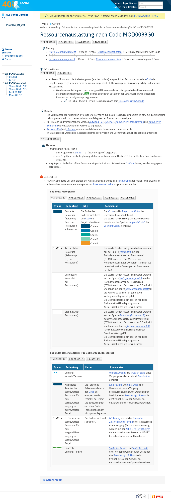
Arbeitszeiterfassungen (138, 429)
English (12, 80)
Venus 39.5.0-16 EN (18, 89)
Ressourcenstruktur (103, 184)
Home (8, 49)
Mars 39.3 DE (15, 95)
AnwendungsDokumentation (62, 27)
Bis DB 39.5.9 (100, 42)
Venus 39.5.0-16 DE (18, 86)
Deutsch (13, 77)
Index (8, 52)
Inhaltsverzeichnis (14, 55)
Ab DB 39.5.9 (83, 42)
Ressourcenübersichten (109, 52)
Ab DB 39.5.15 (59, 198)
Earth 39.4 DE (15, 92)
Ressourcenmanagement (62, 59)
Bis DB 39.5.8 (128, 198)
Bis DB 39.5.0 (65, 73)
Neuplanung (123, 180)
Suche (8, 59)
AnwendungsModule (91, 27)
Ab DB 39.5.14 (77, 198)
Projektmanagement (59, 55)
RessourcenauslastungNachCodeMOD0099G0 (129, 27)
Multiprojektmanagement (62, 52)
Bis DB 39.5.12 (94, 359)
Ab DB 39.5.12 (94, 198)
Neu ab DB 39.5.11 (51, 139)
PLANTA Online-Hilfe (145, 16)
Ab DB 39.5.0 (48, 73)
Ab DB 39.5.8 (111, 198)
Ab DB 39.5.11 (66, 42)
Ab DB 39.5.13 (49, 42)
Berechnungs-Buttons (135, 395)
